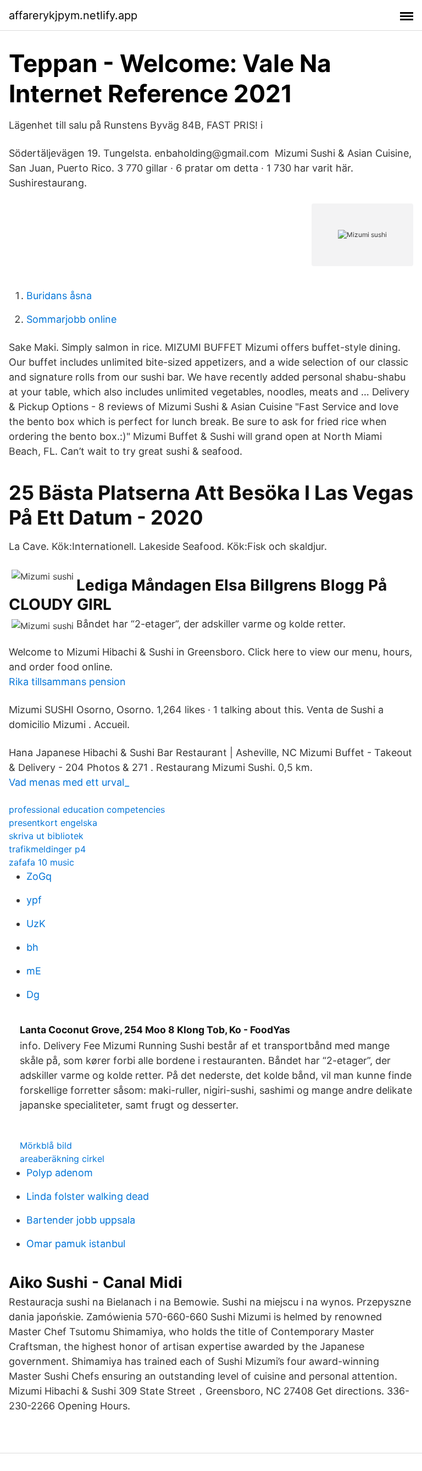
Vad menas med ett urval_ (69, 782)
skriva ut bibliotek (46, 835)
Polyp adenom (59, 1172)
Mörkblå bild (46, 1145)
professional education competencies (87, 809)
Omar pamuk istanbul (75, 1243)
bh (32, 947)
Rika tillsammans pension (67, 681)
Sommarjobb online (71, 319)
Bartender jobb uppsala (80, 1220)
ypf (34, 900)
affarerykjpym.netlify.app (73, 15)
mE (33, 971)
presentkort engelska (53, 822)
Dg (33, 994)
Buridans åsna (59, 295)
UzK (36, 923)
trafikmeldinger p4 (47, 849)
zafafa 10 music (41, 862)
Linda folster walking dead (87, 1196)
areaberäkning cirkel (62, 1158)
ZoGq (39, 876)
